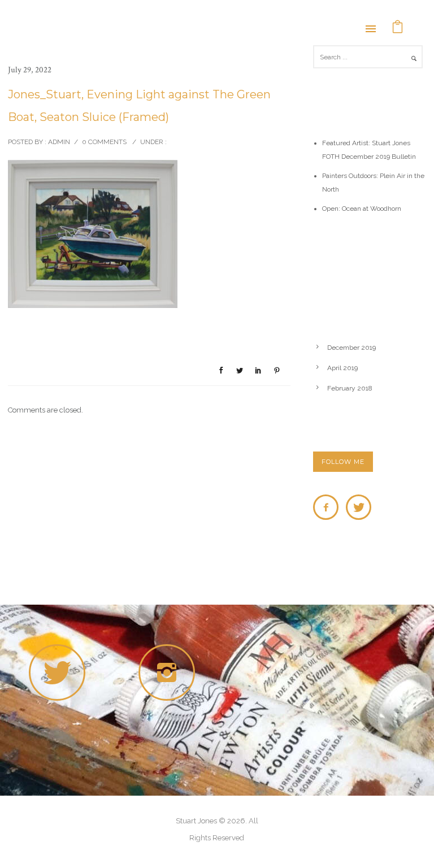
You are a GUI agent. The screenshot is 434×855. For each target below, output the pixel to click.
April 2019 (342, 368)
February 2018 (349, 388)
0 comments (104, 142)
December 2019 (351, 347)
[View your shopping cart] (398, 28)
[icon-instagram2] (169, 672)
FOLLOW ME (343, 462)
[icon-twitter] (358, 507)
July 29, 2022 (29, 69)
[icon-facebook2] (328, 507)
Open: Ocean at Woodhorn (361, 208)
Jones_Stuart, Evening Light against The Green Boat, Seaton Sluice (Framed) (139, 106)
